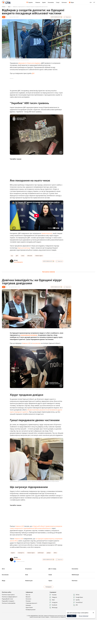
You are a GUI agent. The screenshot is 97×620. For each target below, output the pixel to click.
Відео (72, 2)
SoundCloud (79, 602)
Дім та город (52, 569)
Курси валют (29, 607)
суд (12, 255)
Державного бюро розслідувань (29, 63)
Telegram (54, 597)
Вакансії (28, 597)
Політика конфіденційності (9, 597)
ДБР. (33, 73)
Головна (3, 6)
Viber (53, 600)
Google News (79, 597)
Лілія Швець (17, 559)
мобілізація (40, 552)
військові (29, 255)
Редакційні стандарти (8, 601)
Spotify (78, 600)
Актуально (28, 569)
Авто (3, 569)
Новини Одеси (38, 255)
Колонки (64, 2)
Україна (30, 2)
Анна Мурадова (18, 262)
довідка (48, 552)
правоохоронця (46, 233)
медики (13, 552)
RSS (77, 605)
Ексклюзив (5, 574)
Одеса (9, 6)
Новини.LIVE (26, 343)
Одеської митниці (24, 248)
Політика (74, 580)
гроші (22, 255)
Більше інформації (83, 616)
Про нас (28, 594)
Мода (3, 580)
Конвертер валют (31, 609)
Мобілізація (75, 574)
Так (72, 616)
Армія (44, 2)
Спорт (57, 2)
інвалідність (21, 552)
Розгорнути (48, 587)
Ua (90, 2)
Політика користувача (8, 594)
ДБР (17, 255)
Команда (28, 605)
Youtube (54, 594)
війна (55, 552)
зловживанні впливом (28, 335)
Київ (26, 574)
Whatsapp (54, 607)
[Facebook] (15, 561)
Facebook (54, 605)
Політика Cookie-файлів (8, 603)
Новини (37, 2)
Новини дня (28, 580)
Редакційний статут (7, 599)
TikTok (77, 594)
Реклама (28, 601)
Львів (50, 574)
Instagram (54, 602)
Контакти (28, 599)
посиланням (36, 343)
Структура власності (31, 603)
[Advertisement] (36, 83)
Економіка (51, 2)
